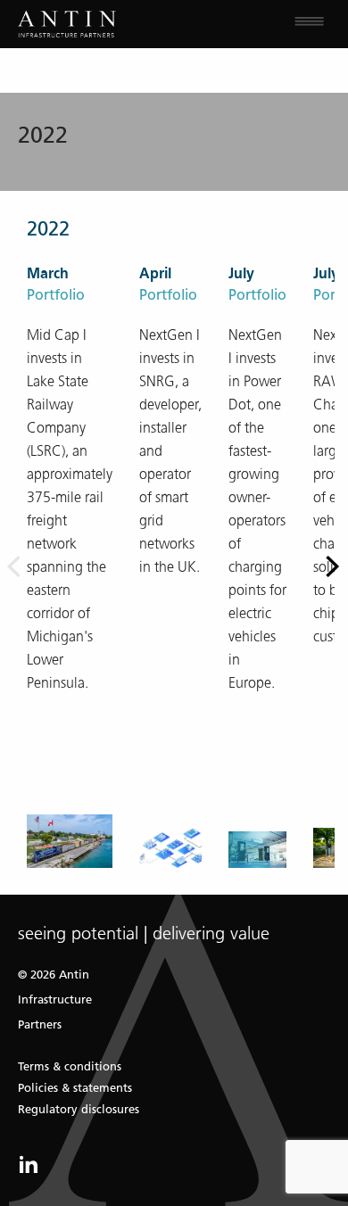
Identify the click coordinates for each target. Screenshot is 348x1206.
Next (335, 566)
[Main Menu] (261, 24)
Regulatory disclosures (78, 1109)
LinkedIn (28, 1164)
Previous (13, 566)
